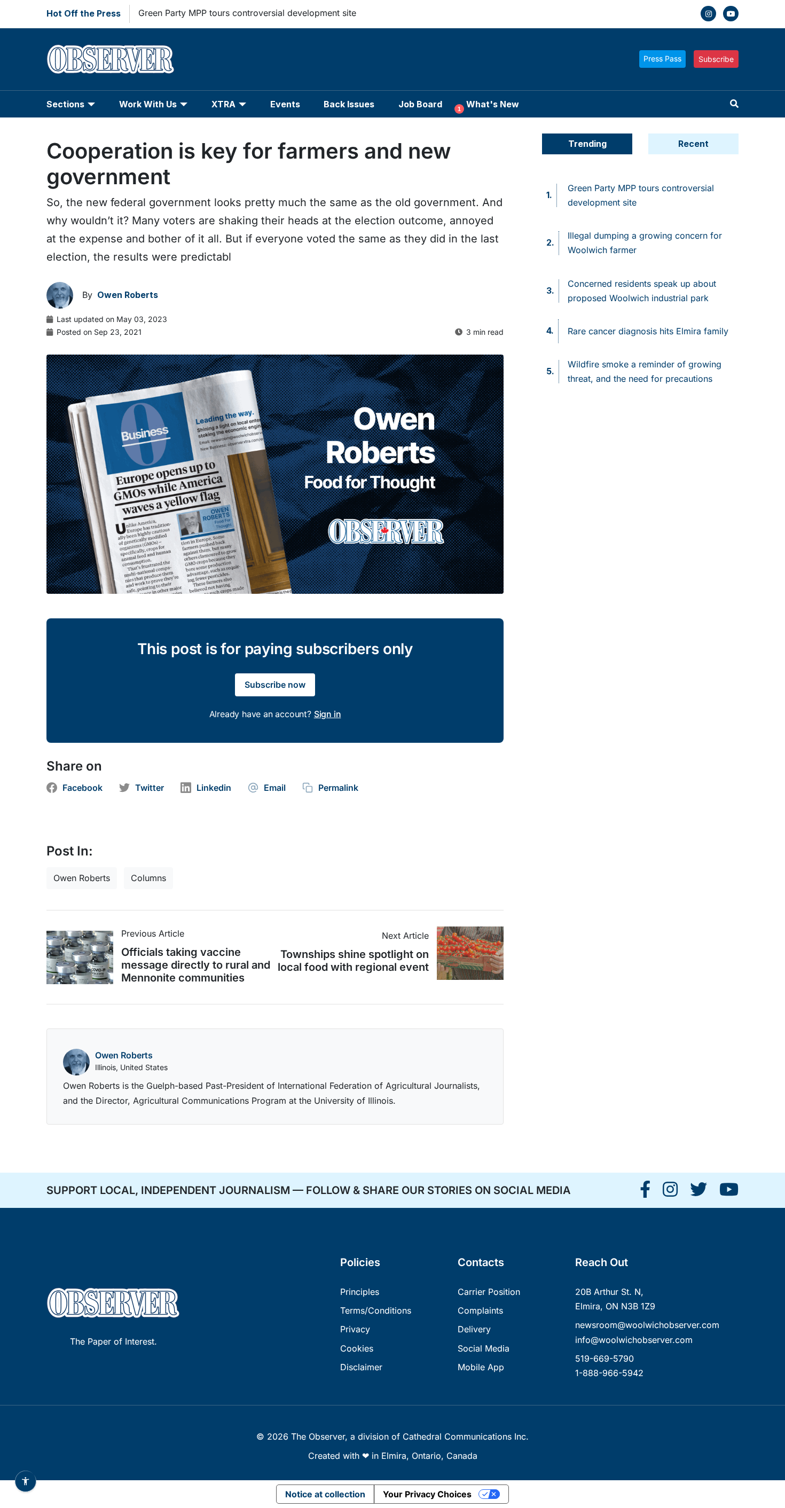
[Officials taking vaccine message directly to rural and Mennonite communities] (83, 957)
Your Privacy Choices (427, 1494)
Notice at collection (325, 1494)
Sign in (327, 714)
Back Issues (349, 104)
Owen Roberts (81, 878)
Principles (359, 1291)
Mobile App (481, 1367)
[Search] (734, 104)
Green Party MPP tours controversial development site (247, 12)
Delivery (474, 1329)
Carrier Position (489, 1291)
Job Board (420, 104)
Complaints (480, 1310)
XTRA (223, 104)
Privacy (355, 1329)
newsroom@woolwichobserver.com (647, 1325)
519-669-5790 (604, 1358)
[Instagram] (708, 13)
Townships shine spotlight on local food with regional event (353, 960)
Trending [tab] (587, 143)
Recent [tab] (693, 143)
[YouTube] (731, 13)
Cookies (356, 1348)
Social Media (483, 1348)
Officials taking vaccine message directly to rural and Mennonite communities (195, 965)
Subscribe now (275, 684)
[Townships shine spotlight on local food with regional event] (466, 953)
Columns (148, 878)
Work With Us (148, 104)
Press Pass (662, 58)
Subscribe (716, 59)
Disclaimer (361, 1367)
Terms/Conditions (375, 1310)
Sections (65, 104)
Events (285, 104)
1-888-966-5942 (609, 1373)
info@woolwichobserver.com (634, 1339)
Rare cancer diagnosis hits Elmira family (648, 331)
